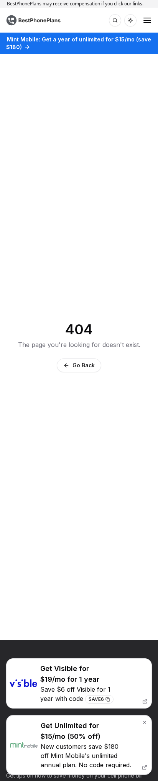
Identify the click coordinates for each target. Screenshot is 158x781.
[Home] (34, 20)
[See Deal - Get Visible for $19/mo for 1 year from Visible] (79, 683)
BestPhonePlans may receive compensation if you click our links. (79, 4)
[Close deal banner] (144, 722)
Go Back (83, 365)
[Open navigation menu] (147, 20)
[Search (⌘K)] (115, 20)
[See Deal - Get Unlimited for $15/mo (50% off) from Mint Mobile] (79, 745)
